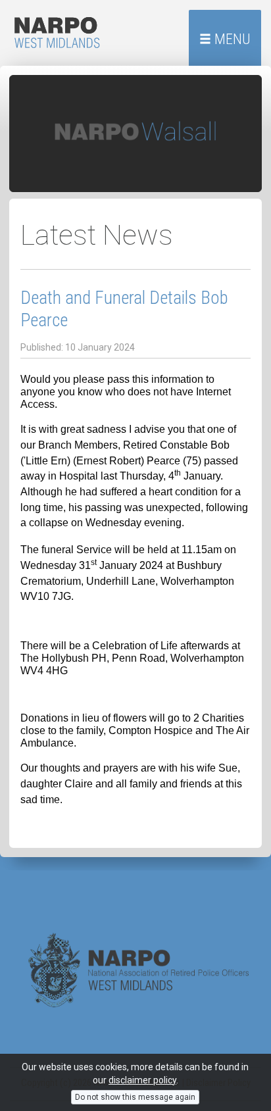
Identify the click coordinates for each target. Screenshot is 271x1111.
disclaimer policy (142, 1080)
